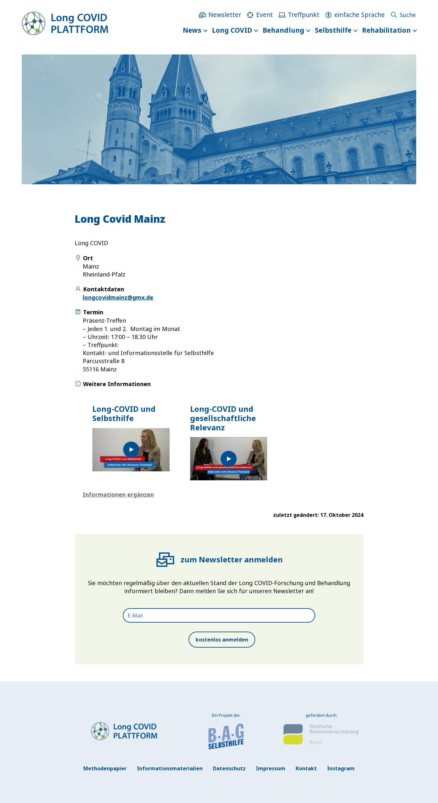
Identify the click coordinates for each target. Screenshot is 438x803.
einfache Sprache (359, 14)
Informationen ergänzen (118, 494)
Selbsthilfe (333, 30)
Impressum (270, 768)
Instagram (341, 768)
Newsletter (224, 14)
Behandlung (283, 30)
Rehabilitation (386, 30)
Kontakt (306, 768)
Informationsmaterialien (170, 768)
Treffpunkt (303, 14)
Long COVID (232, 30)
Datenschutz (229, 768)
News (192, 30)
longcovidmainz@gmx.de (118, 297)
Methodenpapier (105, 768)
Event (264, 14)
